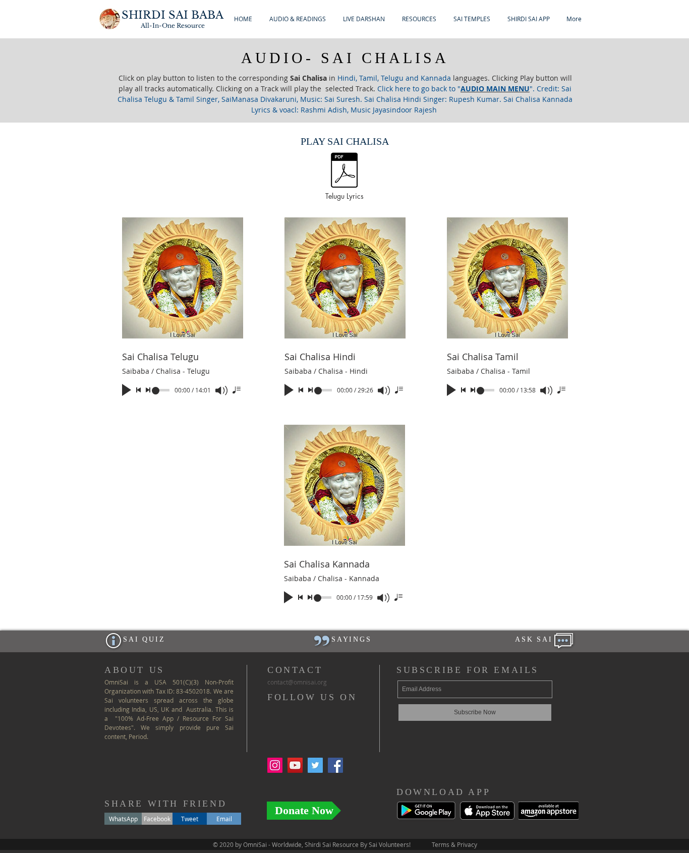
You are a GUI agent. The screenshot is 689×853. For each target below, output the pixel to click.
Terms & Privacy (454, 844)
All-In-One (173, 25)
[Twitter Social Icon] (315, 765)
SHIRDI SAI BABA (172, 15)
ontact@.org (297, 682)
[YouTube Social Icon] (295, 765)
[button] (297, 19)
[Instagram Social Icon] (274, 765)
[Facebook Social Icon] (335, 765)
